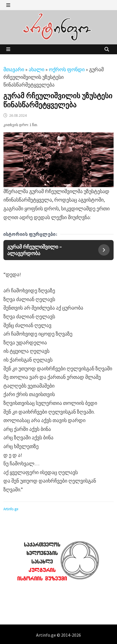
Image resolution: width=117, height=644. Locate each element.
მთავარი (13, 69)
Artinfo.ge (10, 509)
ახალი (36, 69)
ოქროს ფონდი (67, 69)
